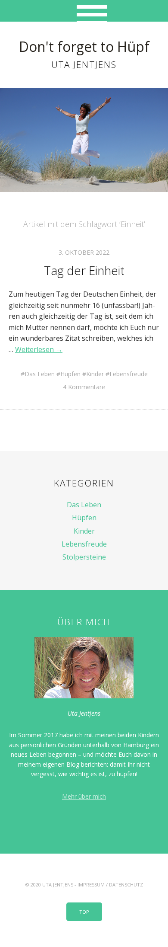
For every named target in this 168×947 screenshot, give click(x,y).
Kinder (95, 374)
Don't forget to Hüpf (84, 46)
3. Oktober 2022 (84, 252)
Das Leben (40, 374)
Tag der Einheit (84, 270)
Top (84, 912)
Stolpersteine (84, 557)
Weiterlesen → (38, 349)
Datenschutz (126, 884)
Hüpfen (70, 374)
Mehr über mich (84, 796)
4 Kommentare (84, 387)
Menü (84, 11)
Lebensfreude (128, 374)
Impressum (91, 884)
